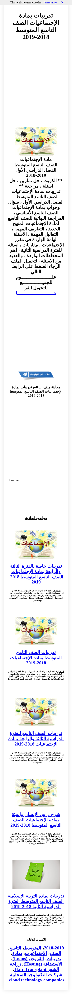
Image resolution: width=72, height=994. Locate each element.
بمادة (17, 953)
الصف (55, 953)
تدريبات (54, 958)
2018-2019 (54, 947)
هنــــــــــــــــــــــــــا (36, 293)
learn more (50, 2)
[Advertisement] (36, 87)
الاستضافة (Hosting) (43, 963)
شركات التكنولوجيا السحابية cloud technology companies (36, 977)
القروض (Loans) (28, 958)
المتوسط (32, 947)
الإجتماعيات (36, 953)
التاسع (15, 947)
